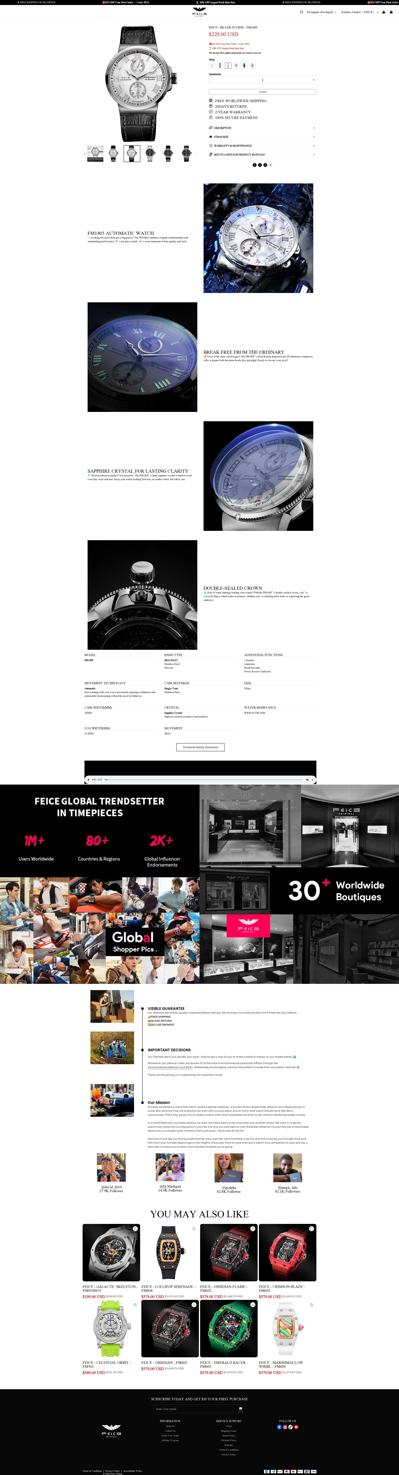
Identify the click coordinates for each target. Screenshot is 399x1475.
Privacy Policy (229, 1454)
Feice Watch (116, 1473)
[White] (212, 65)
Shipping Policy (229, 1430)
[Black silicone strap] (244, 65)
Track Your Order (170, 1435)
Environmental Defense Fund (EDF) (170, 1067)
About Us (170, 1426)
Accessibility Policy (132, 1470)
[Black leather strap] (252, 65)
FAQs (229, 1426)
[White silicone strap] (220, 65)
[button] (301, 12)
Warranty (229, 1445)
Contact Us (170, 1430)
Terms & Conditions (229, 1449)
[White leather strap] (228, 65)
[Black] (236, 65)
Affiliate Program (170, 1440)
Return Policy (229, 1435)
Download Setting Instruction (200, 747)
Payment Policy (228, 1440)
